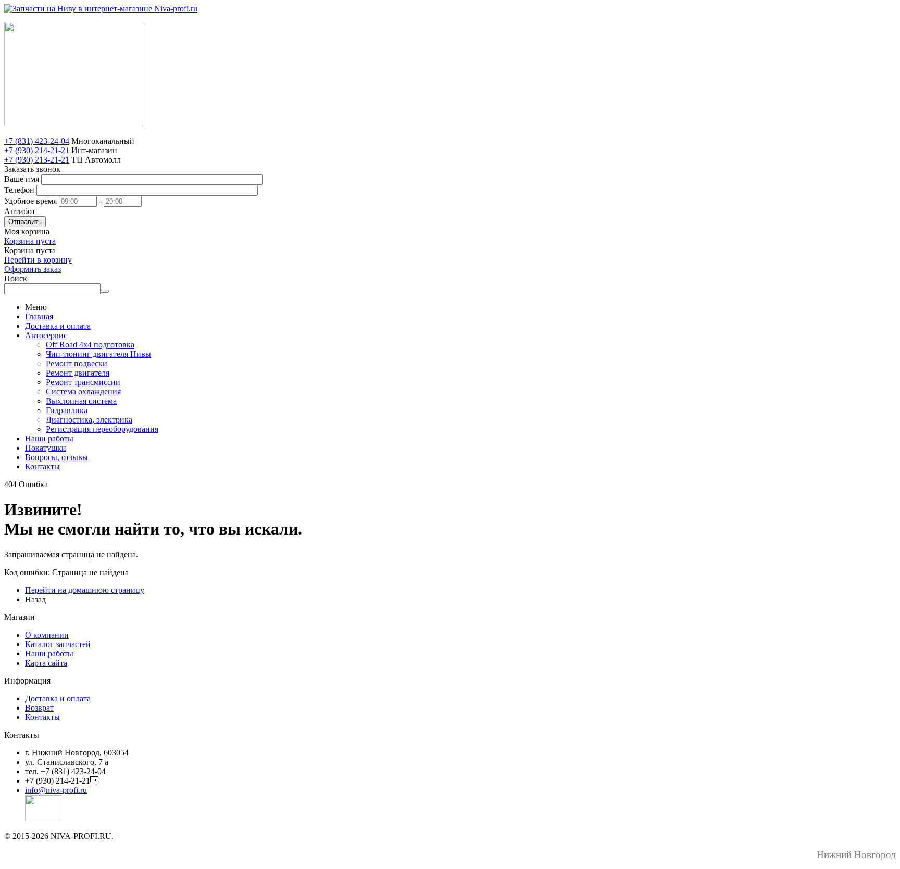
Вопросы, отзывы (56, 457)
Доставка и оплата (58, 325)
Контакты (42, 466)
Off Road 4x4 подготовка (90, 344)
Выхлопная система (81, 400)
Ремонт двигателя (77, 372)
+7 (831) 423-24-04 (36, 140)
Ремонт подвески (76, 363)
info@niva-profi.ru (56, 790)
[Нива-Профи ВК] (43, 818)
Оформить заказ (32, 269)
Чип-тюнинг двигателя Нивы (98, 354)
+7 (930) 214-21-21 (36, 150)
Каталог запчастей (58, 644)
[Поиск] (105, 291)
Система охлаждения (83, 391)
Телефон (19, 189)
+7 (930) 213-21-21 (36, 159)
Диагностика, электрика (89, 419)
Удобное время (30, 200)
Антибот (19, 211)
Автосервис (46, 335)
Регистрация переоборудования (102, 429)
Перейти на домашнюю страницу (84, 590)
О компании (47, 634)
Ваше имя (21, 179)
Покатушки (45, 447)
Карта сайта (46, 663)
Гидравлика (67, 410)
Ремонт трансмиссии (83, 382)
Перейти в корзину (38, 259)
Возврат (39, 707)
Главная (39, 316)
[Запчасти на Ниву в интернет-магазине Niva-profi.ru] (100, 8)
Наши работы (49, 438)
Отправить (25, 222)
